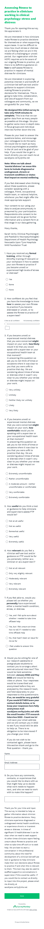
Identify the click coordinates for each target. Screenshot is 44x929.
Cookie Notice (25, 922)
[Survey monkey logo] (22, 906)
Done (22, 896)
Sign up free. (33, 910)
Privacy (17, 922)
